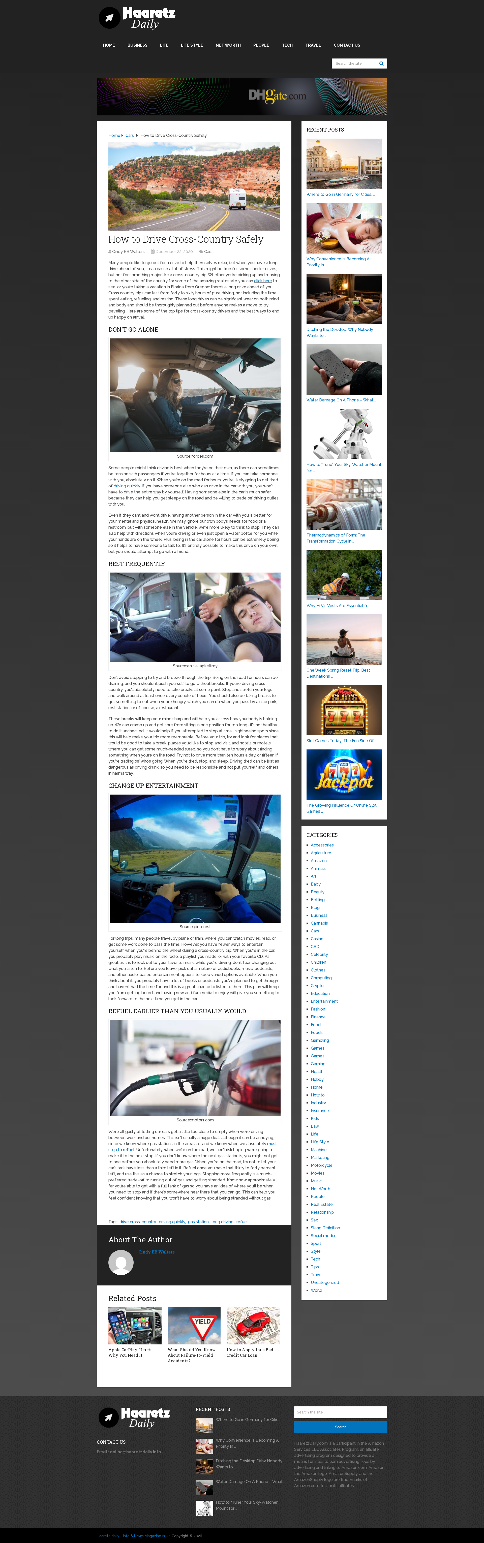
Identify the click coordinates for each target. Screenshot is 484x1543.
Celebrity (319, 954)
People (261, 45)
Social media (323, 1235)
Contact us (347, 45)
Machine (319, 1149)
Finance (318, 1017)
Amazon (319, 860)
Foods (317, 1032)
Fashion (318, 1009)
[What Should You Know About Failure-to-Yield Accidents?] (194, 1325)
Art (313, 876)
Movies (317, 1173)
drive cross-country (137, 1221)
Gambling (320, 1040)
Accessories (322, 845)
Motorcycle (321, 1165)
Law (315, 1126)
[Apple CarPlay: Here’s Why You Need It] (135, 1325)
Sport (316, 1243)
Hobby (317, 1079)
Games (317, 1048)
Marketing (320, 1157)
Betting (318, 899)
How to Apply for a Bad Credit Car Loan (250, 1352)
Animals (318, 868)
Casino (317, 938)
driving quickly (127, 486)
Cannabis (319, 923)
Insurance (320, 1110)
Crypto (317, 985)
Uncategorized (325, 1282)
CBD (315, 946)
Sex (314, 1220)
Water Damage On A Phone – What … (250, 1481)
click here (263, 280)
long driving (222, 1221)
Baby (316, 884)
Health (317, 1071)
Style (316, 1251)
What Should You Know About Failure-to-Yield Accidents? (192, 1355)
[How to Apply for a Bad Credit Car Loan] (253, 1325)
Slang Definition (325, 1227)
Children (318, 962)
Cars (208, 251)
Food (316, 1024)
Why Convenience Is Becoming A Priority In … (247, 1443)
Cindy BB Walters (128, 251)
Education (320, 993)
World (316, 1290)
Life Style (192, 45)
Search (382, 63)
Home (109, 45)
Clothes (318, 970)
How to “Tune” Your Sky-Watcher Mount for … (247, 1505)
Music (316, 1181)
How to (318, 1095)
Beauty (317, 892)
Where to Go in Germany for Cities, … (250, 1419)
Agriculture (321, 853)
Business (137, 45)
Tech (287, 45)
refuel (242, 1221)
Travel (313, 45)
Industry (318, 1102)
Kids (315, 1118)
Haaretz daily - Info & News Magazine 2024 (134, 1536)
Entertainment (324, 1001)
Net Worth (228, 45)
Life (164, 45)
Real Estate (322, 1204)
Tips (315, 1267)
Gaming (318, 1063)
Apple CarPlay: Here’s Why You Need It (129, 1352)
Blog (315, 907)
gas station (198, 1221)
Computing (321, 977)
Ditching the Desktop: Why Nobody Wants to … (249, 1464)
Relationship (322, 1212)
